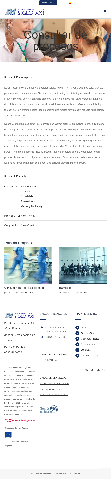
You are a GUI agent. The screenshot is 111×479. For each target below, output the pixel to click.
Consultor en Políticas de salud (24, 287)
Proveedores (28, 201)
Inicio (83, 327)
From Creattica (29, 225)
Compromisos (88, 344)
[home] (20, 315)
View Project (28, 215)
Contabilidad (27, 196)
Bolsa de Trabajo (89, 355)
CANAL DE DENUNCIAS (53, 378)
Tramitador (66, 287)
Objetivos (86, 350)
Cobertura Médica (90, 339)
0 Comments (27, 292)
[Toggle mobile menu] (105, 11)
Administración (29, 186)
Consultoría (27, 191)
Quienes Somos (89, 333)
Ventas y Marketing (31, 206)
